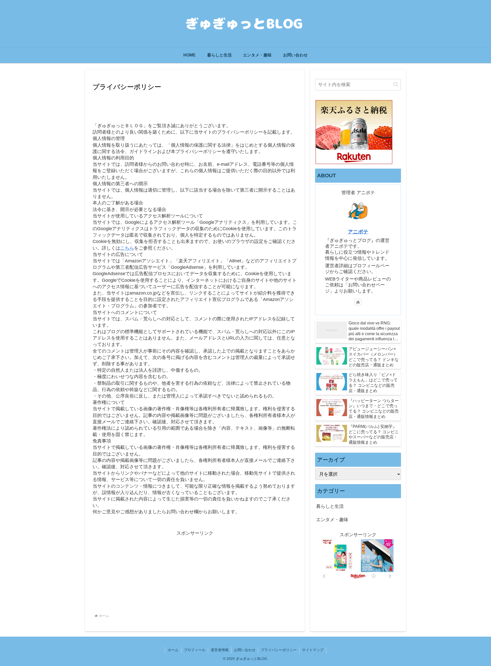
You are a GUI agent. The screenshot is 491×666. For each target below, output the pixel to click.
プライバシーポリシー (279, 650)
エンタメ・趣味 (332, 519)
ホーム (173, 650)
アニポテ (358, 232)
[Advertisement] (195, 106)
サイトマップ (312, 650)
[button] (395, 84)
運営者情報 (220, 650)
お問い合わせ (244, 650)
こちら (127, 248)
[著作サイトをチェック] (358, 302)
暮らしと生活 (330, 506)
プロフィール (194, 650)
